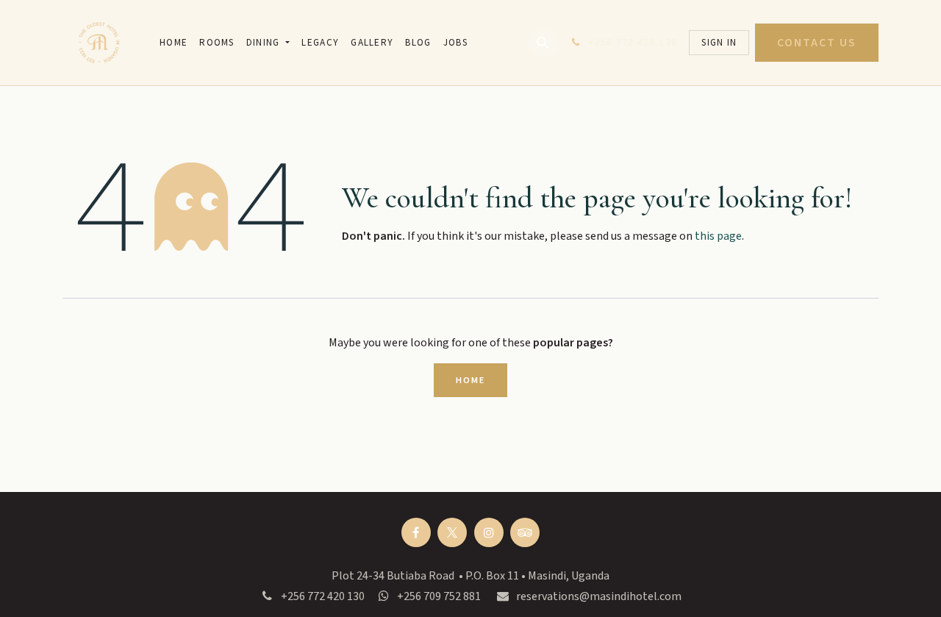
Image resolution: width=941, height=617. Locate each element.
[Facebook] (416, 532)
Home (470, 380)
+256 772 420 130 (323, 596)
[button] (542, 42)
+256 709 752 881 (439, 596)
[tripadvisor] (525, 532)
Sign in (719, 42)
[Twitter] (452, 532)
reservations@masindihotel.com (598, 596)
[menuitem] (173, 42)
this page (718, 236)
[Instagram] (489, 532)
